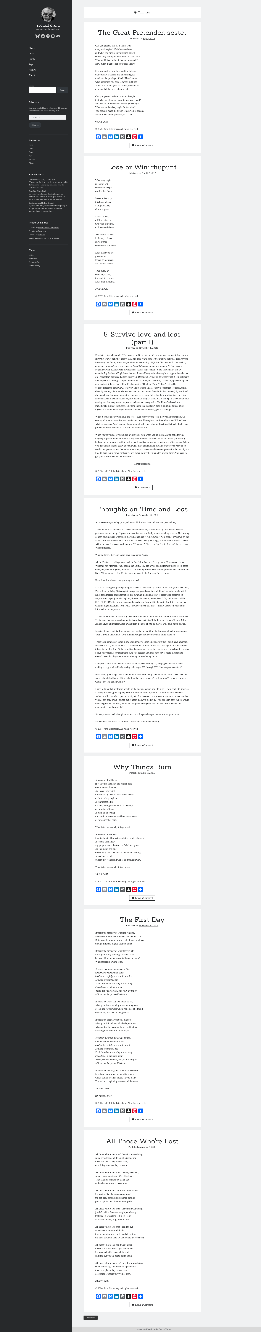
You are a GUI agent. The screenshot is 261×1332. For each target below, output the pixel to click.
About (32, 75)
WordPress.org (34, 266)
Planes (32, 48)
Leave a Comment (144, 145)
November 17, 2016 (148, 348)
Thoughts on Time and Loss (142, 509)
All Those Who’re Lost (142, 1141)
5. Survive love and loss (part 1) (142, 338)
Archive (32, 70)
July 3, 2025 (149, 38)
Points (32, 59)
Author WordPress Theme (146, 1329)
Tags (31, 64)
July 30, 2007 (148, 773)
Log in (31, 255)
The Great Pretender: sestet (142, 32)
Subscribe (35, 125)
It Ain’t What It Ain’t (51, 238)
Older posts (90, 1317)
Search (31, 86)
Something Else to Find (37, 191)
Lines (31, 53)
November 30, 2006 (148, 925)
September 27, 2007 (148, 515)
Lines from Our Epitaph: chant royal (42, 179)
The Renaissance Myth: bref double (41, 203)
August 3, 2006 (148, 1147)
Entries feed (33, 258)
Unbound (41, 235)
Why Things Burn (142, 767)
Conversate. (42, 231)
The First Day (142, 920)
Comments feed (34, 262)
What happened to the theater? (48, 228)
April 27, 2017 (149, 173)
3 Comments (144, 487)
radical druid (48, 25)
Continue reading (142, 464)
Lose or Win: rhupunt (142, 167)
